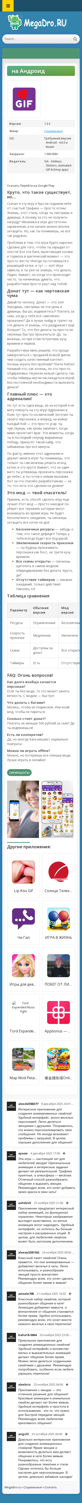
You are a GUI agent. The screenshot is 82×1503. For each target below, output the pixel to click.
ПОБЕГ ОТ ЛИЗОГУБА (58, 984)
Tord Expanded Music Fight (23, 1031)
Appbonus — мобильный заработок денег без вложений (58, 1031)
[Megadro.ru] (41, 23)
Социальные (53, 131)
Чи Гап (23, 937)
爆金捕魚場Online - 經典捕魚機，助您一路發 (58, 1077)
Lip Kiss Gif (23, 890)
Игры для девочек (23, 984)
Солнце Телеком (58, 890)
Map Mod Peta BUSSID (23, 1077)
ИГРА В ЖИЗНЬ (58, 937)
